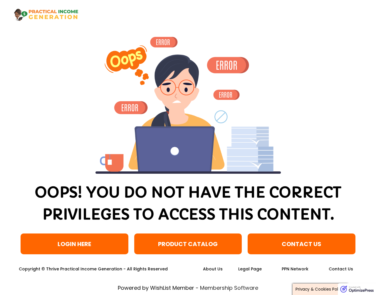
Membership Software (229, 287)
